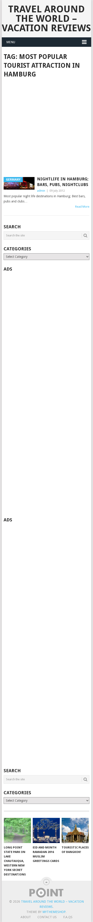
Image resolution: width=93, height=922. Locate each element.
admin (41, 190)
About (26, 917)
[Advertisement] (46, 128)
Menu (10, 42)
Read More (82, 206)
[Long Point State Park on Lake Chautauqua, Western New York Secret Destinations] (17, 830)
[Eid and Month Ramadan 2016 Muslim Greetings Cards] (46, 830)
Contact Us (47, 917)
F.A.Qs (67, 917)
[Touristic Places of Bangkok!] (75, 830)
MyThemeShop (53, 912)
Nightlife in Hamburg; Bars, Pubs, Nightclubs (62, 182)
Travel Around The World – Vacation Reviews (46, 19)
